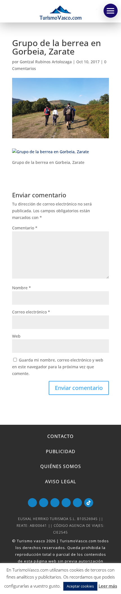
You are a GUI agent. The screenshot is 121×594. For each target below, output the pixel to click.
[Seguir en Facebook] (43, 502)
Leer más (107, 586)
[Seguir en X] (54, 502)
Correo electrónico (31, 312)
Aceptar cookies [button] (80, 586)
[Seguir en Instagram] (77, 502)
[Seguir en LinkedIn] (66, 502)
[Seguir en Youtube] (32, 502)
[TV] (111, 11)
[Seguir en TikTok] (88, 502)
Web (16, 336)
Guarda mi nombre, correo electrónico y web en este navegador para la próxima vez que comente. (57, 366)
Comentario (24, 228)
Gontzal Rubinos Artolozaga (46, 61)
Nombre (21, 287)
